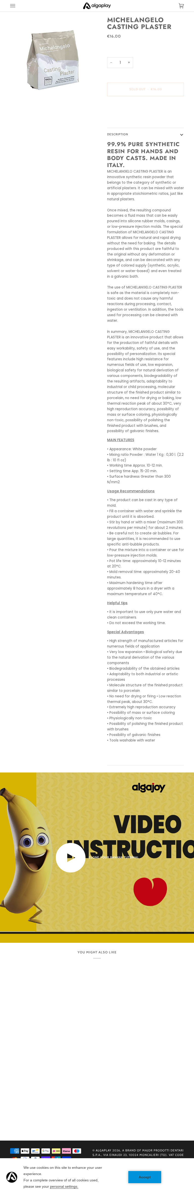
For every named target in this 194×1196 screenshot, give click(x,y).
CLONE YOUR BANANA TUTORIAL (113, 857)
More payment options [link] (126, 119)
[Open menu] (17, 6)
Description (117, 134)
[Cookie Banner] (97, 1177)
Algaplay (103, 1150)
